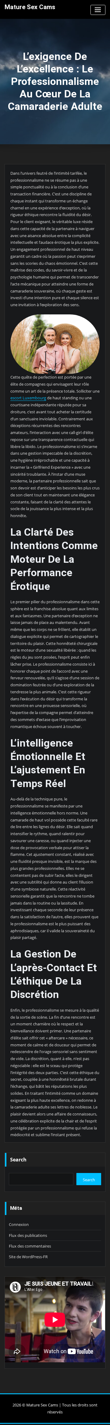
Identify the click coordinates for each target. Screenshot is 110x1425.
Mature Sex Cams (30, 7)
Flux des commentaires (30, 1246)
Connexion (19, 1224)
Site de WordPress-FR (28, 1256)
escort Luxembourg (28, 398)
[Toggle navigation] (97, 10)
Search (18, 1159)
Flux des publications (28, 1235)
